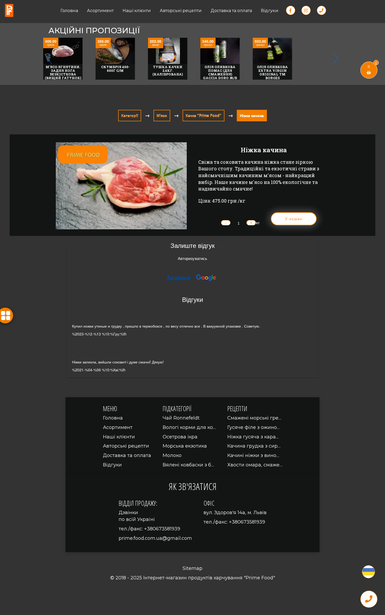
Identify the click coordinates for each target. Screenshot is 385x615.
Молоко (172, 455)
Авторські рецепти (181, 10)
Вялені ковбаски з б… (188, 465)
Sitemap (192, 568)
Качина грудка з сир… (253, 446)
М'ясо (162, 115)
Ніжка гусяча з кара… (253, 437)
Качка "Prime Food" (203, 115)
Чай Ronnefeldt (181, 418)
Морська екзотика (185, 446)
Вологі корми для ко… (189, 427)
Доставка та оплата (231, 10)
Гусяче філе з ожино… (253, 427)
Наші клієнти (137, 10)
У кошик (293, 219)
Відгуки (269, 10)
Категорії (129, 115)
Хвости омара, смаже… (254, 465)
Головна (69, 10)
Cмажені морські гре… (254, 418)
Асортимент (100, 10)
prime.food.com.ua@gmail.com (155, 538)
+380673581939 (162, 529)
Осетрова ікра (180, 437)
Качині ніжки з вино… (253, 455)
